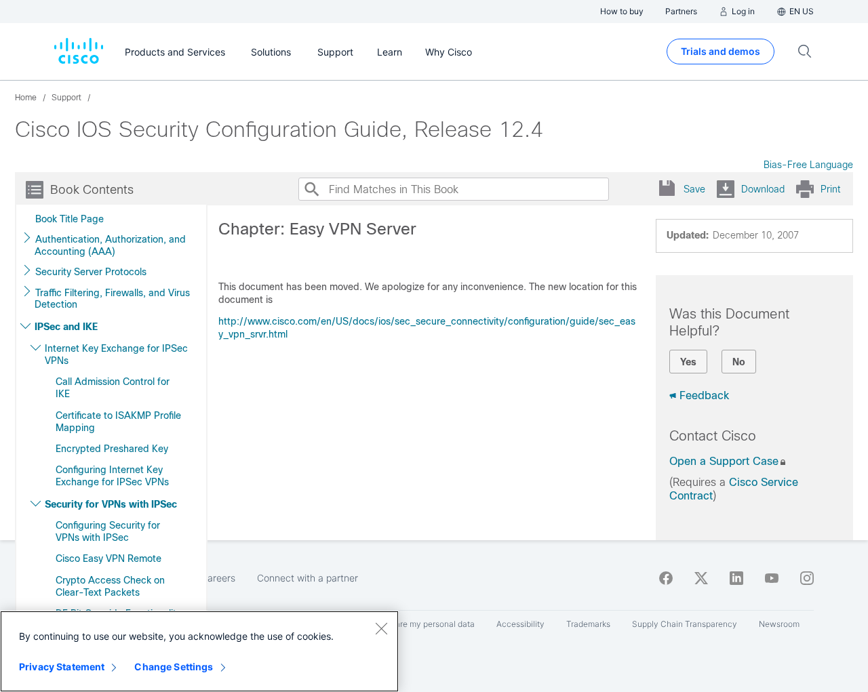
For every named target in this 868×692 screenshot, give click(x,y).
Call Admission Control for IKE (113, 387)
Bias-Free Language (808, 164)
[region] (199, 651)
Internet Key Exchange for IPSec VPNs (116, 354)
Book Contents (92, 190)
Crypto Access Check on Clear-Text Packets (110, 586)
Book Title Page (69, 218)
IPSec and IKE (66, 326)
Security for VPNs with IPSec (111, 504)
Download (763, 189)
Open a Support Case (723, 461)
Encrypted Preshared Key (112, 448)
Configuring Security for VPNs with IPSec (108, 531)
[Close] (381, 628)
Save (694, 189)
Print (830, 189)
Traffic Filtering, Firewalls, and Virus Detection (112, 298)
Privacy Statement (61, 666)
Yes (688, 362)
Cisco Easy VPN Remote (108, 558)
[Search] (311, 189)
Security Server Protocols (90, 271)
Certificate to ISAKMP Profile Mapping (118, 421)
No (738, 362)
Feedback (704, 395)
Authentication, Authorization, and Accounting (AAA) (110, 245)
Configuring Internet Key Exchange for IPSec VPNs (112, 475)
